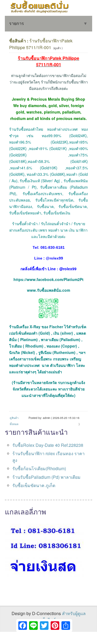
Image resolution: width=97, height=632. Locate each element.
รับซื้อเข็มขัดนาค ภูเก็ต (33, 485)
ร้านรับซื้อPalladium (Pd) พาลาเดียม (46, 477)
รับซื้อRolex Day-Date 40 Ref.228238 (47, 445)
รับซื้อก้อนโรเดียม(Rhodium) (39, 468)
